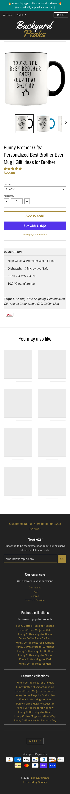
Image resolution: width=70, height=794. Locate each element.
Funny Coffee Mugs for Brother (35, 651)
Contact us (35, 587)
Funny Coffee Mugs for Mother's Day (35, 720)
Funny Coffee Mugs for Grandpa (35, 682)
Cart (63, 15)
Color (7, 184)
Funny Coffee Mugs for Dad (35, 659)
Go (62, 559)
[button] (13, 168)
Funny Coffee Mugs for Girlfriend (35, 646)
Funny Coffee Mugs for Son (35, 699)
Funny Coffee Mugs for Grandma (35, 687)
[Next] (66, 122)
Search (35, 596)
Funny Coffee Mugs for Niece (35, 712)
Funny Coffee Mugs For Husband (35, 625)
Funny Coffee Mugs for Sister (35, 655)
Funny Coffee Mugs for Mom (35, 663)
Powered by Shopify (35, 781)
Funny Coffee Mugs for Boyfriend (35, 642)
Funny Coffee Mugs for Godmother (35, 695)
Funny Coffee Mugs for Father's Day (35, 716)
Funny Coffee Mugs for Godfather (35, 691)
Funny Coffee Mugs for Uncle (35, 634)
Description (13, 252)
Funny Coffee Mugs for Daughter (35, 703)
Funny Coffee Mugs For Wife (35, 630)
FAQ (35, 591)
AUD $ (20, 15)
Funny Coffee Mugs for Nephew (35, 707)
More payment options (35, 234)
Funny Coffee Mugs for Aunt (35, 638)
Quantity (9, 196)
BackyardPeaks (40, 777)
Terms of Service (35, 600)
